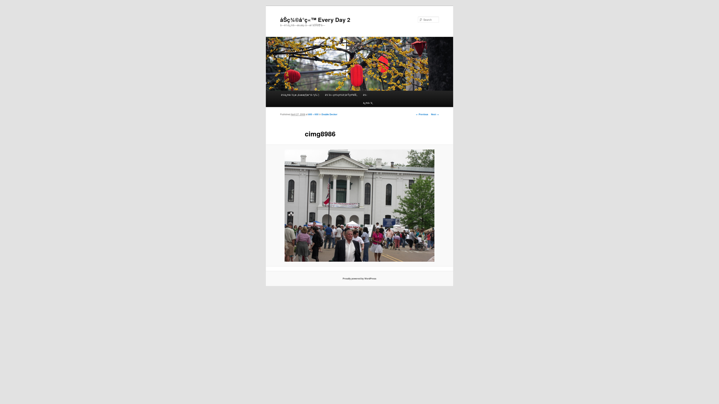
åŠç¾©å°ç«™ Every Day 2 (315, 20)
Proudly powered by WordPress (359, 278)
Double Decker (329, 114)
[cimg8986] (359, 205)
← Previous (422, 114)
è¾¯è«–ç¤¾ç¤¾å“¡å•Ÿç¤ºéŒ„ (341, 95)
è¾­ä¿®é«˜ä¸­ (368, 99)
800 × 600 (313, 114)
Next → (435, 114)
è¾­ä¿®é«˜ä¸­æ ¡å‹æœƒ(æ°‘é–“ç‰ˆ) (300, 95)
